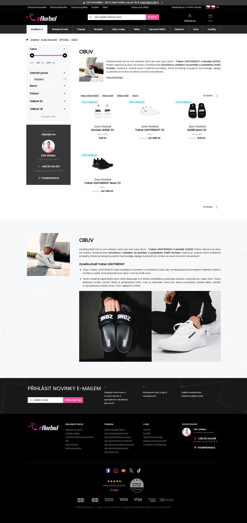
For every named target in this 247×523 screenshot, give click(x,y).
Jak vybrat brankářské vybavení (119, 444)
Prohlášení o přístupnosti (154, 444)
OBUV (74, 39)
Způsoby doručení (73, 429)
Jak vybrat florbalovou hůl (116, 433)
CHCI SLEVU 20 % (149, 2)
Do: (43, 62)
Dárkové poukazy (73, 448)
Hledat (152, 17)
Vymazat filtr (48, 116)
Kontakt (95, 7)
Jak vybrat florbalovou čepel (117, 437)
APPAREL (64, 39)
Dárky (105, 7)
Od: (32, 62)
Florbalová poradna (37, 7)
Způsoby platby (72, 433)
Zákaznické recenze (114, 485)
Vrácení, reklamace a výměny (79, 437)
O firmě (146, 429)
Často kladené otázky (114, 429)
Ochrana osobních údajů (155, 440)
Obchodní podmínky (153, 437)
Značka (34, 39)
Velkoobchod (71, 444)
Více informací (114, 77)
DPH (67, 440)
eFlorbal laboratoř (58, 7)
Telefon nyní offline (140, 7)
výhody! (198, 7)
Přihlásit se (73, 400)
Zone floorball (49, 39)
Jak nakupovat (111, 452)
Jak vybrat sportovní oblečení (118, 440)
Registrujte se (178, 7)
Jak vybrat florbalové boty (116, 448)
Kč (53, 62)
